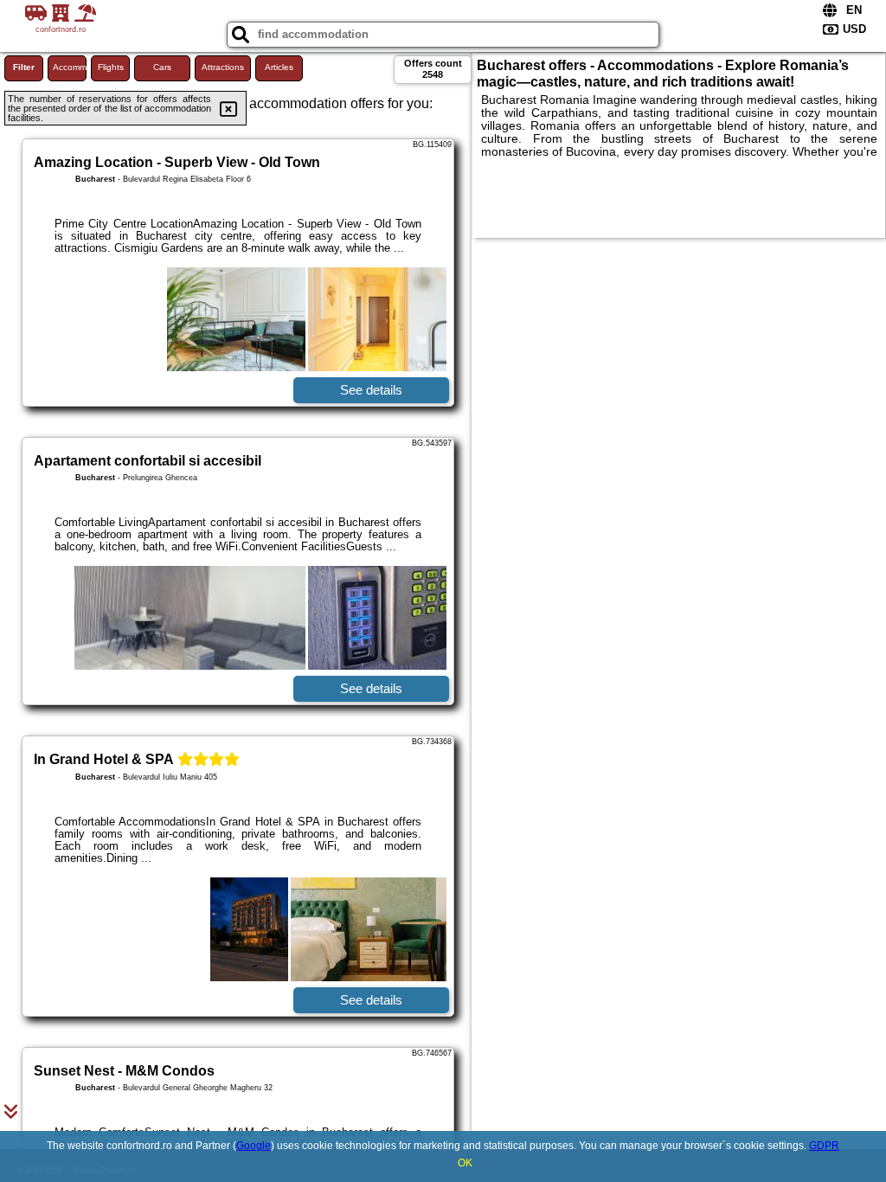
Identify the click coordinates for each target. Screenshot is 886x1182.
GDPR (824, 1146)
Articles (279, 67)
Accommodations (70, 67)
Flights (111, 67)
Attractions (223, 67)
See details (371, 389)
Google (253, 1146)
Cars (162, 67)
